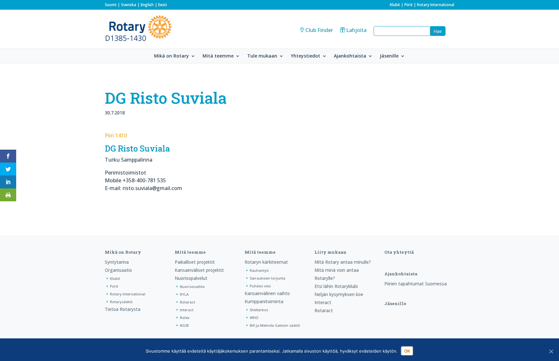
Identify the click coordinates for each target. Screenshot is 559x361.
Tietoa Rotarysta (122, 309)
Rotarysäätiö (121, 301)
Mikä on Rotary (171, 56)
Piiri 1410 (116, 135)
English (147, 4)
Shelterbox (259, 309)
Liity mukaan (330, 252)
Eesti (162, 4)
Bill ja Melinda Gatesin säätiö (275, 325)
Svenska (128, 4)
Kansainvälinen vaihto (267, 293)
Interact (186, 309)
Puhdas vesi (260, 285)
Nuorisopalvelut (191, 278)
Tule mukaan (262, 56)
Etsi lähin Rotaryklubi (336, 286)
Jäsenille (389, 56)
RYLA (184, 294)
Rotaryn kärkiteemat (266, 262)
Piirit (408, 4)
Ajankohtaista (350, 56)
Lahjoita (356, 30)
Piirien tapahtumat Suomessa (415, 284)
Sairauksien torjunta (267, 278)
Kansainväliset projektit (199, 270)
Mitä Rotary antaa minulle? (342, 262)
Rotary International (435, 4)
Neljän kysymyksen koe (338, 294)
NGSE (184, 325)
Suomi (110, 4)
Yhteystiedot (305, 56)
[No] (551, 351)
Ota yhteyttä (399, 252)
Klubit (395, 4)
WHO (254, 317)
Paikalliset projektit (195, 262)
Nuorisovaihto (192, 286)
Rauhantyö (259, 270)
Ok (407, 351)
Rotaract (187, 302)
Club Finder (319, 30)
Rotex (185, 317)
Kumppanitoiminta (264, 301)
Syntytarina (117, 262)
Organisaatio (118, 270)
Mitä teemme (218, 56)
